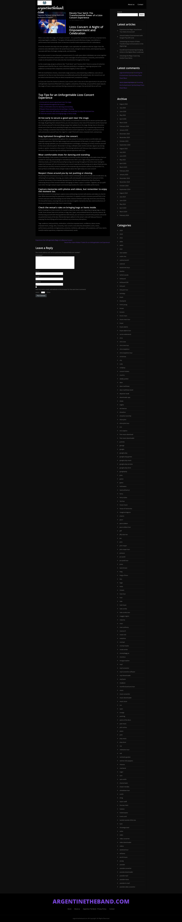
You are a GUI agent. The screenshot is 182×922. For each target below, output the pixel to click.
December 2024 (125, 178)
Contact (140, 4)
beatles (122, 271)
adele (121, 245)
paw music (123, 724)
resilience (74, 228)
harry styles (123, 497)
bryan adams (124, 327)
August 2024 (124, 193)
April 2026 (123, 119)
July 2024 (123, 197)
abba (121, 242)
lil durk (122, 590)
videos (122, 846)
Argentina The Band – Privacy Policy (94, 909)
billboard (123, 279)
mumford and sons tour (127, 687)
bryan (121, 323)
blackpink (123, 301)
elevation (123, 412)
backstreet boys (125, 268)
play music (123, 739)
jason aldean (124, 523)
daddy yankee (124, 379)
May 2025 (123, 160)
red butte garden (125, 757)
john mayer (123, 546)
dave (121, 383)
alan (121, 249)
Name (38, 271)
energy (51, 226)
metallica (123, 638)
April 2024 (123, 208)
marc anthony (124, 627)
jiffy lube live (124, 535)
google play (123, 453)
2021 (121, 238)
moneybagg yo (124, 653)
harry (121, 494)
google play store (125, 468)
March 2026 (123, 123)
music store (123, 701)
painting (122, 716)
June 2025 (123, 156)
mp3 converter (124, 668)
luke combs (123, 609)
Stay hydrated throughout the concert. (52, 104)
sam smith (123, 779)
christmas (123, 357)
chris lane (123, 342)
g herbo (122, 442)
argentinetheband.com (50, 10)
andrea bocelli (124, 260)
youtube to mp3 (125, 883)
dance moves (95, 223)
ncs (121, 705)
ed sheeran (123, 408)
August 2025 (124, 149)
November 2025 (125, 137)
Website (38, 282)
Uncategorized (124, 828)
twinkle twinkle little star (128, 820)
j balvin (122, 516)
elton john (123, 420)
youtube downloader (126, 872)
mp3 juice (123, 679)
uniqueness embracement (64, 230)
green (121, 479)
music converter (125, 694)
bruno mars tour (125, 319)
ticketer (122, 809)
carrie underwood (125, 334)
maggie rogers (124, 616)
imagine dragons (125, 512)
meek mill (123, 635)
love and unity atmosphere (82, 226)
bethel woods (124, 275)
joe (121, 538)
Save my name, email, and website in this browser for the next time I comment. (61, 289)
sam (121, 776)
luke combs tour (125, 612)
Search (119, 12)
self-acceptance (90, 228)
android (122, 264)
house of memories (126, 509)
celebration (62, 223)
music (97, 226)
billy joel (122, 286)
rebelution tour (124, 750)
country (122, 375)
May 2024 (123, 204)
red (121, 753)
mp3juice (122, 683)
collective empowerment (75, 223)
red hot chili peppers (126, 761)
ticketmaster (124, 813)
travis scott (123, 816)
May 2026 (123, 115)
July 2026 (123, 108)
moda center (124, 650)
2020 (121, 234)
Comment (39, 255)
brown (122, 308)
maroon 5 (123, 631)
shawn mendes (124, 787)
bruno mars (123, 316)
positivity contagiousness (55, 228)
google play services (126, 464)
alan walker (123, 253)
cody (121, 364)
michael (122, 642)
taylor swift (123, 802)
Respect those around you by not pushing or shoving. (57, 109)
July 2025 (123, 152)
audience (45, 223)
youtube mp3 (124, 876)
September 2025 (125, 145)
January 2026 (124, 130)
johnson (122, 553)
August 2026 (124, 104)
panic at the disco (125, 720)
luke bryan (123, 605)
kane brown (123, 568)
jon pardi (122, 557)
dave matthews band (126, 390)
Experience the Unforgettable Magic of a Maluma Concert (54, 240)
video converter (125, 839)
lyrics (93, 226)
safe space (81, 228)
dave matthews (124, 386)
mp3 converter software (127, 672)
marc (121, 624)
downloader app (125, 397)
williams (122, 853)
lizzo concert (68, 226)
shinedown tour (125, 790)
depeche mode (124, 394)
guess (121, 483)
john (121, 542)
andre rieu (123, 256)
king (121, 572)
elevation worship (125, 416)
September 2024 (125, 189)
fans (55, 226)
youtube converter (125, 868)
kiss (121, 579)
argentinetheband (125, 73)
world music (123, 857)
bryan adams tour (125, 331)
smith (121, 794)
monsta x (123, 657)
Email (38, 276)
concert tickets (124, 371)
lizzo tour (123, 594)
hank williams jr (125, 490)
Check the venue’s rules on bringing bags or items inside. (58, 114)
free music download (126, 434)
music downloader (126, 698)
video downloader (125, 842)
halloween (123, 486)
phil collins (123, 727)
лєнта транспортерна (127, 82)
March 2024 (123, 212)
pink (121, 735)
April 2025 (123, 163)
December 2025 (125, 134)
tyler (121, 824)
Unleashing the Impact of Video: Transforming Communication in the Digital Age (131, 44)
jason (121, 520)
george (122, 446)
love (121, 598)
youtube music (124, 879)
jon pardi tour (124, 561)
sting (121, 798)
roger (121, 772)
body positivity (53, 223)
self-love (99, 228)
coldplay (122, 368)
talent (104, 228)
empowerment (43, 226)
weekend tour (124, 850)
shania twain (124, 783)
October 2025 (124, 141)
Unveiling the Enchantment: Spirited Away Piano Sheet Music (131, 75)
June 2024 (123, 200)
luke (121, 601)
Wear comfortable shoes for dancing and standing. (56, 107)
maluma (122, 620)
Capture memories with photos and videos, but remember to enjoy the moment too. (67, 111)
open (121, 709)
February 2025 (124, 171)
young (122, 861)
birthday (122, 293)
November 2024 (125, 182)
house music (124, 505)
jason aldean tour (125, 527)
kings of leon (124, 575)
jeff (121, 531)
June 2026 (123, 111)
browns (122, 312)
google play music (125, 460)
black (121, 297)
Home (69, 909)
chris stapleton (124, 349)
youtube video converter (127, 887)
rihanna (122, 764)
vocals (76, 230)
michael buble (124, 646)
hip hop (122, 501)
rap (121, 746)
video (121, 835)
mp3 (121, 664)
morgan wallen (124, 661)
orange (122, 713)
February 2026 (124, 126)
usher (121, 831)
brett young (123, 305)
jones (121, 564)
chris (121, 338)
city (121, 360)
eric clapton (123, 431)
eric (121, 427)
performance (42, 228)
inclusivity (60, 226)
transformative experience (46, 230)
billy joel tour (124, 290)
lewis (121, 586)
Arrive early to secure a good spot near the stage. (56, 102)
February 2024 (124, 215)
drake (121, 401)
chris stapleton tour (126, 353)
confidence (87, 223)
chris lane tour (124, 345)
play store (123, 742)
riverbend (123, 768)
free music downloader (127, 438)
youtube (122, 865)
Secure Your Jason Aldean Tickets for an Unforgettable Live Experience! (87, 242)
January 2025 (124, 175)
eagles (122, 405)
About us (131, 4)
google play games (126, 457)
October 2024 (124, 186)
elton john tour (124, 423)
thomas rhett (124, 805)
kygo (121, 583)
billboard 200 (124, 282)
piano (121, 731)
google (122, 449)
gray (121, 475)
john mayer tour (125, 549)
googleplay (123, 472)
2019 (121, 230)
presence (67, 228)
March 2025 (123, 167)
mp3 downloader (125, 675)
